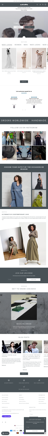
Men (29, 27)
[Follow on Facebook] (2, 422)
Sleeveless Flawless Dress (24, 71)
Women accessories (5, 403)
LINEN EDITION (39, 198)
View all (24, 81)
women (18, 45)
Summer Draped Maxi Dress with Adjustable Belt (39, 72)
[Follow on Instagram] (5, 422)
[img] (24, 93)
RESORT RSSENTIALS (16, 189)
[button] (23, 110)
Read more (4, 365)
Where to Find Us (22, 401)
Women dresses (5, 399)
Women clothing (5, 397)
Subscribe (33, 279)
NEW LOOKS (7, 45)
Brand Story (21, 397)
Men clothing (4, 401)
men (26, 45)
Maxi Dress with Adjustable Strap (9, 72)
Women (18, 27)
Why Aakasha (21, 399)
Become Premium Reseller (24, 403)
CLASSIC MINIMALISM (39, 181)
